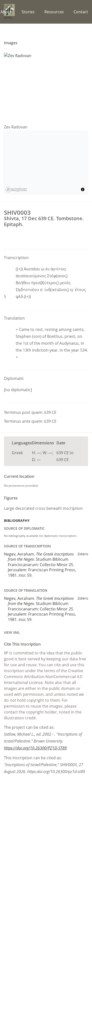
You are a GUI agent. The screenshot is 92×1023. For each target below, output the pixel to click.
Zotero (83, 554)
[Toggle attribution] (83, 189)
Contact (81, 12)
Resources (54, 12)
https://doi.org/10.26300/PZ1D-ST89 (35, 748)
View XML (12, 632)
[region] (46, 162)
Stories (28, 12)
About (6, 12)
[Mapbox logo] (16, 189)
